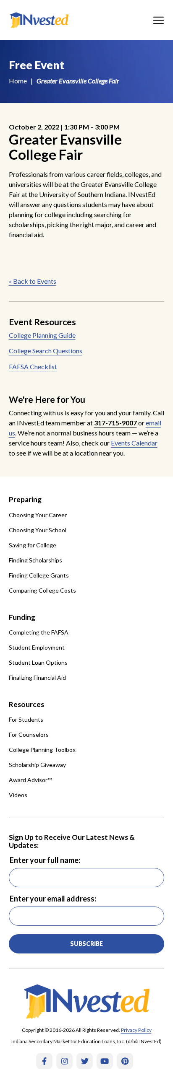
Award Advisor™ (30, 779)
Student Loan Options (38, 662)
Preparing (25, 499)
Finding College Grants (39, 575)
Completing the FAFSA (38, 632)
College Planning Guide (42, 335)
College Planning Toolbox (42, 749)
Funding (22, 617)
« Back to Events (32, 281)
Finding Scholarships (35, 560)
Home (18, 81)
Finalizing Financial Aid (37, 677)
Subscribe (86, 943)
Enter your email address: (53, 898)
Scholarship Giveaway (37, 764)
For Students (26, 719)
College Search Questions (45, 351)
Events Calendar (134, 443)
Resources (26, 704)
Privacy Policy (136, 1030)
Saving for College (32, 545)
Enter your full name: (45, 860)
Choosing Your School (37, 530)
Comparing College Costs (42, 590)
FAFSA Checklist (33, 366)
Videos (18, 794)
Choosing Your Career (38, 514)
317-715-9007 (115, 423)
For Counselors (29, 734)
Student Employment (37, 647)
